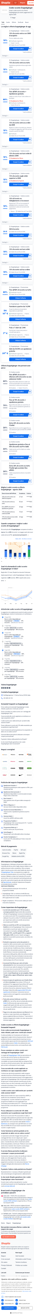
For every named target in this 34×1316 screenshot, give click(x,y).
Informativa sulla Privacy (23, 1259)
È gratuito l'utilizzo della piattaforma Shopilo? (14, 739)
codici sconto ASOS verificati (20, 1209)
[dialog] (17, 1296)
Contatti (3, 1268)
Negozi (22, 3)
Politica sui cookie (21, 1265)
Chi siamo (4, 1262)
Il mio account (5, 1259)
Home (3, 1223)
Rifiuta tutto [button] (25, 1308)
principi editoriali (10, 1186)
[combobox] (15, 2)
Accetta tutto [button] (9, 1308)
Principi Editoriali (6, 1265)
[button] (28, 535)
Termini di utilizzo (21, 1262)
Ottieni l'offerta (20, 298)
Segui (14, 17)
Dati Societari (20, 1256)
